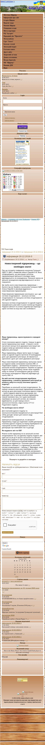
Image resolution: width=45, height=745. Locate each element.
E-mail (4, 481)
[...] (21, 79)
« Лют (16, 576)
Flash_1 (36, 259)
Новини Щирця (9, 25)
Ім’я (3, 474)
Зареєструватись (10, 118)
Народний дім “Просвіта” (13, 36)
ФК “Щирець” (9, 63)
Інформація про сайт (11, 18)
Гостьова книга (9, 49)
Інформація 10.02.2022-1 (11, 637)
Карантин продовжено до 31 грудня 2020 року (20, 588)
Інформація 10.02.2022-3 (11, 623)
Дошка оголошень (10, 57)
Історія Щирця (9, 20)
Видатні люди (9, 23)
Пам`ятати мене (10, 112)
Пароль (5, 105)
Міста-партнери (9, 31)
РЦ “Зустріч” (8, 33)
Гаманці (22, 136)
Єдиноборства (8, 608)
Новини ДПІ (8, 65)
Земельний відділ (10, 47)
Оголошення (7, 595)
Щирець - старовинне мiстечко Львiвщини (15, 219)
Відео (5, 68)
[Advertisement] (22, 234)
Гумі (3, 82)
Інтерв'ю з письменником (12, 581)
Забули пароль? (9, 120)
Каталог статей (9, 44)
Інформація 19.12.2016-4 (11, 252)
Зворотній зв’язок (10, 55)
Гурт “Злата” (8, 41)
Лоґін (5, 98)
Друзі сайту (8, 52)
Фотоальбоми (9, 39)
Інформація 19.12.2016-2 (33, 252)
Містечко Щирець (10, 15)
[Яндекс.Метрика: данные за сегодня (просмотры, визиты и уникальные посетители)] (27, 692)
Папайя (5, 89)
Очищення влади (10, 28)
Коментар (5, 496)
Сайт (3, 488)
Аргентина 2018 (8, 615)
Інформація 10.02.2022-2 (11, 630)
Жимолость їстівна (9, 76)
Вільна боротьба (10, 60)
